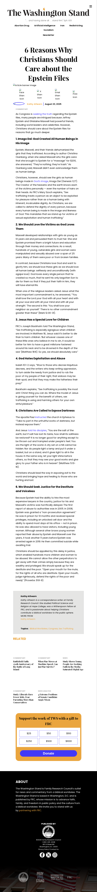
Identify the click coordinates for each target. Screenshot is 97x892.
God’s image (41, 181)
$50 (48, 733)
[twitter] (39, 94)
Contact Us (54, 849)
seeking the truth (42, 114)
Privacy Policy (43, 849)
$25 (28, 733)
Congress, (53, 628)
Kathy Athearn (34, 104)
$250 (29, 741)
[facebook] (21, 94)
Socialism (49, 30)
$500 (48, 741)
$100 (68, 733)
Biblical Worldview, (39, 628)
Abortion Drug (22, 25)
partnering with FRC (30, 810)
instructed (40, 417)
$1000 (68, 741)
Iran (62, 25)
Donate (48, 753)
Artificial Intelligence (44, 25)
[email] (57, 94)
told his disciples (37, 430)
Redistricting (76, 25)
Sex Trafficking (66, 628)
